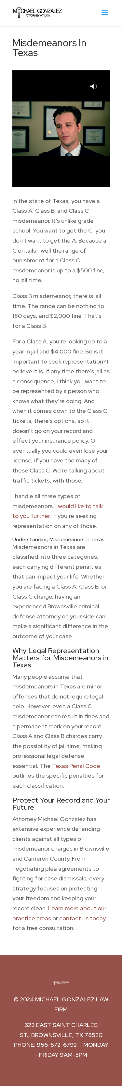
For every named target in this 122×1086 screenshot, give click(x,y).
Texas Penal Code (76, 766)
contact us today (82, 918)
